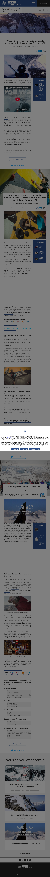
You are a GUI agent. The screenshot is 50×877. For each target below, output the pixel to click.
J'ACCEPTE (15, 449)
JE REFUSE (24, 449)
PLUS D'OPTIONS (34, 449)
